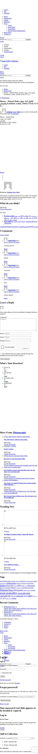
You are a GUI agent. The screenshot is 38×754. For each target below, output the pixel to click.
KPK (19, 586)
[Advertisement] (19, 150)
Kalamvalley (9, 586)
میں (7, 598)
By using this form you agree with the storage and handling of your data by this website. (16, 354)
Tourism (13, 596)
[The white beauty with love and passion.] (21, 437)
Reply (6, 249)
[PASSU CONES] (21, 446)
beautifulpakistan (29, 581)
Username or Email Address (8, 665)
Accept (2, 728)
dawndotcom (3, 583)
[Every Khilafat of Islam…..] (21, 548)
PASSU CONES (8, 449)
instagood (18, 583)
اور (36, 596)
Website (2, 341)
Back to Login (4, 704)
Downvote (8, 209)
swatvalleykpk (24, 593)
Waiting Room (8, 52)
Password (3, 669)
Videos (6, 20)
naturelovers (19, 587)
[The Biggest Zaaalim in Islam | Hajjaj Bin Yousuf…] (21, 518)
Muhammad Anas (9, 607)
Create (2, 55)
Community (7, 622)
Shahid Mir (7, 612)
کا (5, 598)
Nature (13, 588)
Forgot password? (5, 680)
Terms (6, 627)
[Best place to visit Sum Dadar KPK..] (21, 456)
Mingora (2, 588)
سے (10, 598)
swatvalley (11, 593)
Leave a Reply (4, 235)
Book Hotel (7, 32)
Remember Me (6, 673)
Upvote (2, 209)
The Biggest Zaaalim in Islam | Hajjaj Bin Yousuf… (19, 534)
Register (17, 683)
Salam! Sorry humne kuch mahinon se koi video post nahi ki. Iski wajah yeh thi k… (20, 609)
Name (2, 333)
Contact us (7, 34)
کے (1, 598)
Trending (6, 13)
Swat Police (11, 27)
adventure (13, 581)
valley (30, 596)
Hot (5, 11)
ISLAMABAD (30, 583)
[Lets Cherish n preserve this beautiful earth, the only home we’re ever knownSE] (21, 466)
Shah (8, 227)
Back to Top (4, 631)
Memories (7, 22)
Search (28, 39)
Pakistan (4, 590)
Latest (6, 10)
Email (2, 337)
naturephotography (28, 588)
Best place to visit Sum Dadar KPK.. (15, 459)
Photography (8, 18)
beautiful (22, 581)
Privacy (6, 626)
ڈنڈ (27, 227)
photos (5, 227)
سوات (13, 598)
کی (3, 598)
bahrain (17, 581)
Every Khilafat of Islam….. (12, 564)
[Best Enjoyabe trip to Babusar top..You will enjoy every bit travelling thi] (21, 492)
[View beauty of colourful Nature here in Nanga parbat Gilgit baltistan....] (21, 479)
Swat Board (11, 29)
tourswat (19, 596)
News (6, 24)
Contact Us (7, 624)
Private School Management (16, 31)
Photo (10, 590)
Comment (3, 317)
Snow (28, 590)
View (34, 596)
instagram (23, 583)
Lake (1, 227)
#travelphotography (5, 581)
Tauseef (15, 227)
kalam (2, 585)
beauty (35, 581)
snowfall (33, 590)
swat (11, 227)
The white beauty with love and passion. (16, 439)
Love (26, 585)
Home (6, 16)
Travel (10, 25)
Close (2, 632)
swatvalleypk (5, 596)
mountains (7, 588)
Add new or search (6, 738)
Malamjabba (31, 586)
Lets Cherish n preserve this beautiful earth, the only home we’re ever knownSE (19, 471)
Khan (16, 585)
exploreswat (11, 583)
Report (2, 172)
